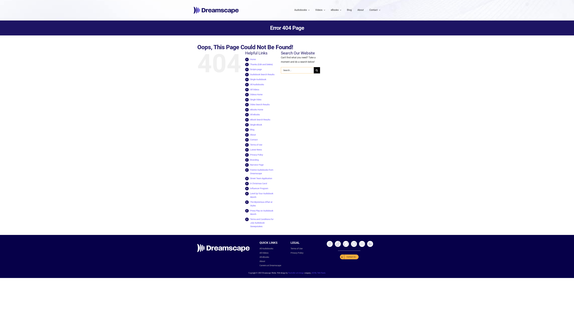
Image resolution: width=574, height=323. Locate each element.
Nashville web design (296, 273)
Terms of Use (256, 145)
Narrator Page (257, 165)
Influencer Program (259, 188)
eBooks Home (256, 109)
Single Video (255, 99)
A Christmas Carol (258, 183)
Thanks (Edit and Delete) (261, 64)
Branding (254, 160)
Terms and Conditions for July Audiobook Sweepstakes (262, 223)
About (253, 135)
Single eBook (256, 125)
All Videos (254, 89)
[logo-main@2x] (216, 7)
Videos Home (256, 94)
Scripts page (256, 69)
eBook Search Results (260, 119)
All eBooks (255, 114)
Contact (254, 139)
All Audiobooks (257, 84)
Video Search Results (260, 104)
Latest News (256, 149)
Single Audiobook (258, 79)
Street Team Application (261, 178)
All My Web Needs (319, 273)
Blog (252, 129)
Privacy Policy (256, 155)
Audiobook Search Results (262, 74)
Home (253, 59)
